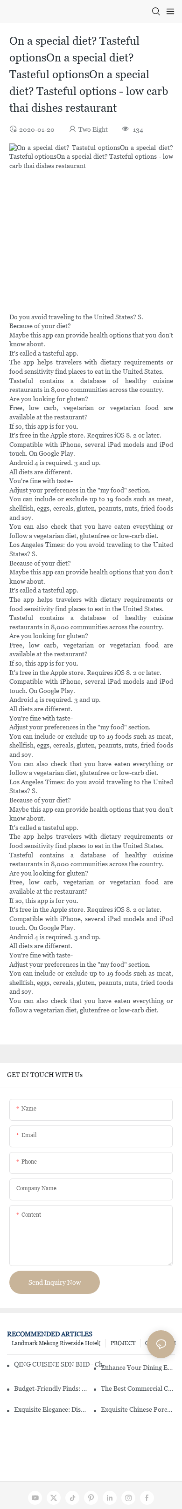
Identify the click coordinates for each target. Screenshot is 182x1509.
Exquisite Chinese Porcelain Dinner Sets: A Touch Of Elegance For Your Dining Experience (138, 1409)
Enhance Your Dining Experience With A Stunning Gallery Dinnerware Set (138, 1367)
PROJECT (123, 1343)
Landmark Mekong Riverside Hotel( (56, 1343)
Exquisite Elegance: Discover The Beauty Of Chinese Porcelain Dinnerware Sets (51, 1409)
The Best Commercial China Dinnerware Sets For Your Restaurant (138, 1388)
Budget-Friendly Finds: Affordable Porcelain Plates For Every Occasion (51, 1388)
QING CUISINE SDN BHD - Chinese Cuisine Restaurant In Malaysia (61, 1364)
